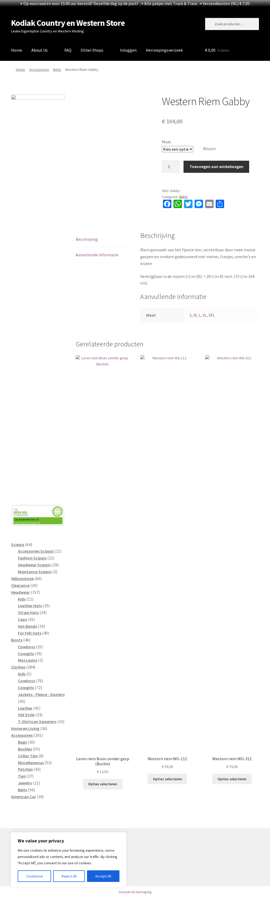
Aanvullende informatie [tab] (97, 254)
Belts (57, 69)
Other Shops (92, 50)
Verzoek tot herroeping (135, 892)
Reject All (69, 876)
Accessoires (39, 69)
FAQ (67, 50)
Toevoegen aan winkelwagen (216, 166)
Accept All (103, 876)
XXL (212, 315)
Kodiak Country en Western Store (68, 23)
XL (204, 315)
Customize (34, 876)
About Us (39, 50)
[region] (69, 859)
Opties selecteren (102, 784)
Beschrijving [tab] (87, 239)
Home (16, 50)
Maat (166, 141)
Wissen (209, 148)
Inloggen (128, 50)
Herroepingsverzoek (164, 50)
